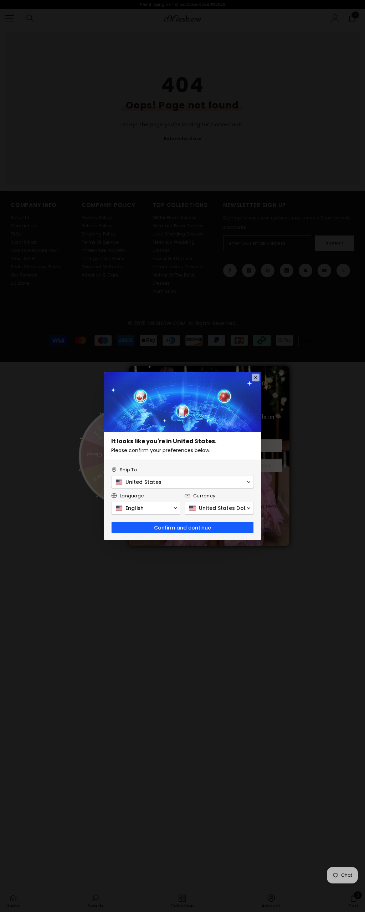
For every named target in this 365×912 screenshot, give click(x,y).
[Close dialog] (255, 377)
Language (132, 496)
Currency (204, 496)
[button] (182, 482)
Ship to (128, 470)
